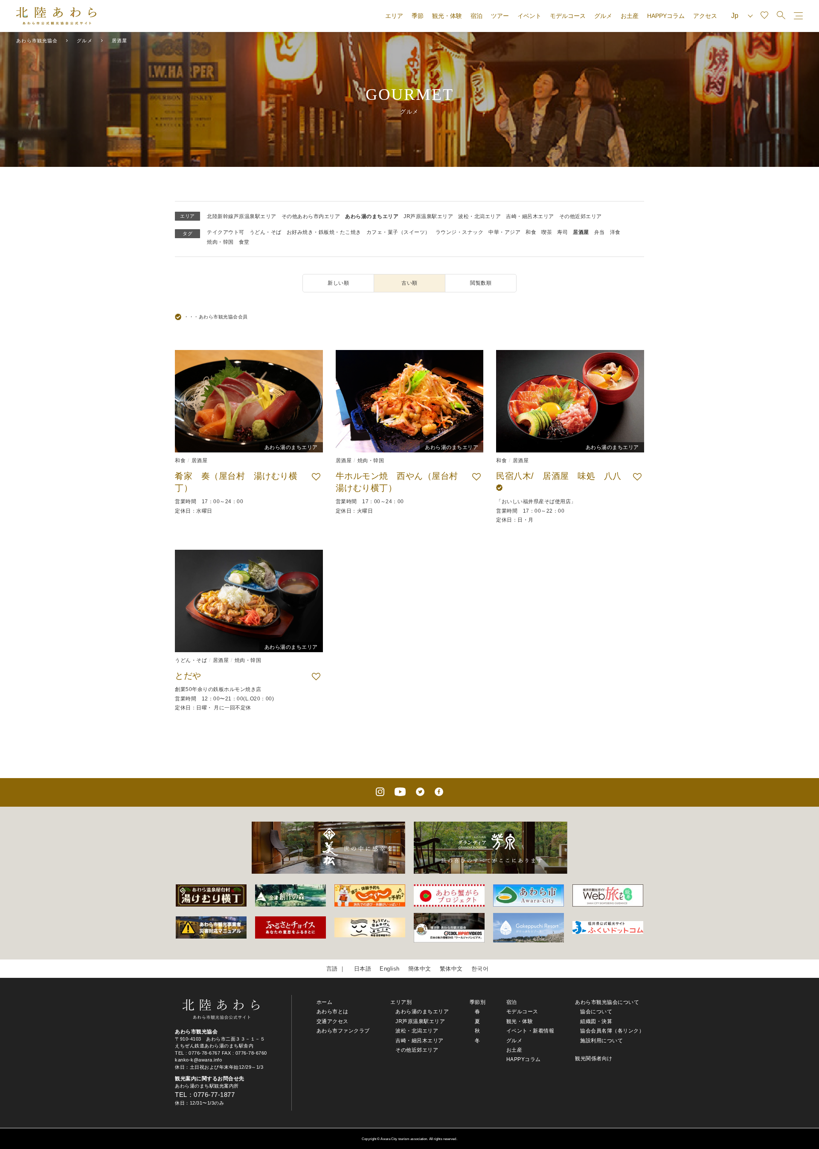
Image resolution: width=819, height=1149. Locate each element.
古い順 (409, 283)
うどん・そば (266, 232)
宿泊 (476, 15)
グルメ (603, 15)
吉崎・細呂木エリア (530, 216)
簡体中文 (419, 968)
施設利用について (601, 1041)
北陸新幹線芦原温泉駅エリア (241, 216)
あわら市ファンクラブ (343, 1031)
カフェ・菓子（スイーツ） (398, 232)
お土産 (630, 15)
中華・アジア (504, 232)
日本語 (363, 968)
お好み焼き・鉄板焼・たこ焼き (324, 232)
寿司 (562, 232)
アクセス (705, 15)
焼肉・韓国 (220, 242)
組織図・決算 (596, 1021)
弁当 (599, 232)
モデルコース (568, 15)
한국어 (480, 968)
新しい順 (338, 283)
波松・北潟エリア (479, 216)
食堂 (244, 242)
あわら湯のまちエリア (371, 216)
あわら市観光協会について (607, 1002)
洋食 (615, 232)
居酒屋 (581, 232)
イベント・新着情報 (530, 1031)
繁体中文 (451, 968)
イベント (529, 15)
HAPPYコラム (666, 15)
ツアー (500, 15)
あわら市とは (333, 1012)
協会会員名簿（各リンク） (612, 1031)
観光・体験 (447, 15)
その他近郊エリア (580, 216)
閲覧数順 (480, 283)
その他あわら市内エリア (311, 216)
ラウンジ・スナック (460, 232)
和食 (531, 232)
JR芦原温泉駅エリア (428, 216)
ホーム (325, 1002)
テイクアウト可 (225, 232)
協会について (596, 1012)
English (390, 968)
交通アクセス (333, 1021)
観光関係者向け (594, 1059)
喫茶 (546, 232)
